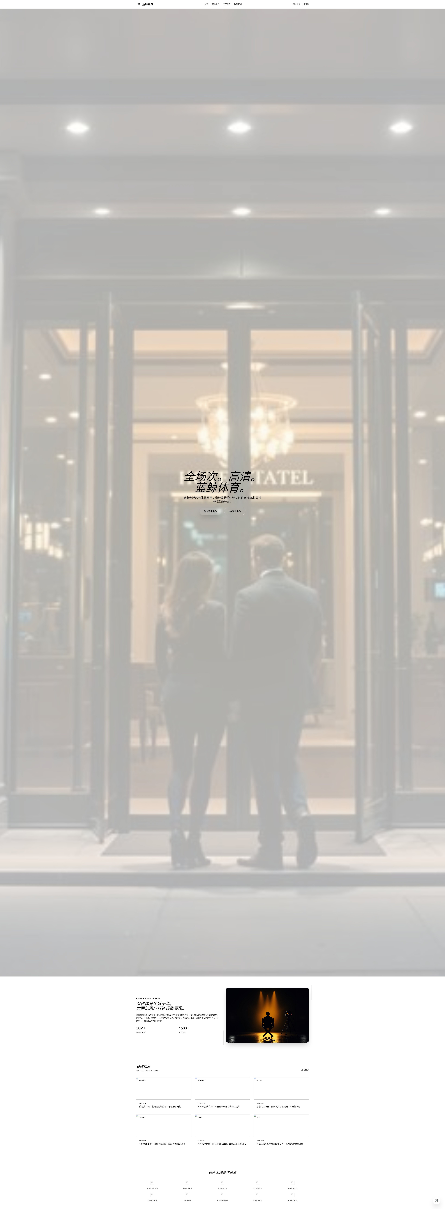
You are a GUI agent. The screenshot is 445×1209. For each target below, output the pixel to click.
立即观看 (305, 4)
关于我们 (226, 4)
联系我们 (238, 4)
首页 (206, 4)
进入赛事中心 (210, 511)
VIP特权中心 (235, 511)
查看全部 (305, 1070)
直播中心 (215, 4)
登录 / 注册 (296, 4)
